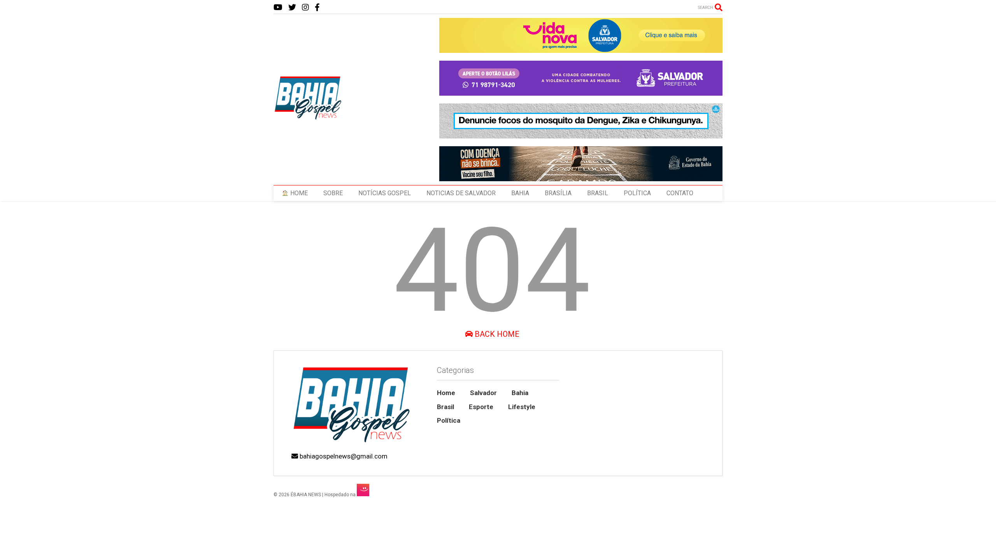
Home (446, 393)
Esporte (481, 407)
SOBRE (333, 193)
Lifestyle (521, 407)
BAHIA (520, 193)
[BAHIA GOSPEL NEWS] (309, 117)
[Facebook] (317, 7)
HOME (298, 193)
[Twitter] (292, 7)
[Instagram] (305, 7)
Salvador (483, 393)
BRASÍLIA (558, 193)
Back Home (496, 334)
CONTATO (679, 193)
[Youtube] (278, 7)
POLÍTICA (637, 193)
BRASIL (597, 193)
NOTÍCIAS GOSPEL (384, 193)
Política (448, 420)
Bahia (520, 393)
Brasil (445, 407)
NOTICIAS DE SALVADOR (461, 193)
